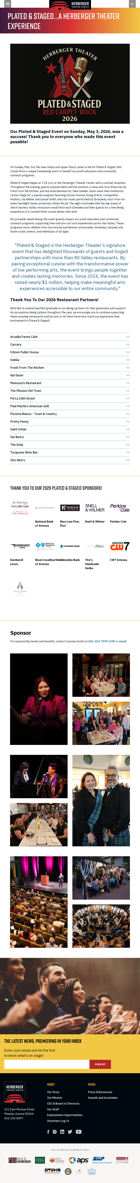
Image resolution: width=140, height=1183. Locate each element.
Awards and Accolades (103, 1097)
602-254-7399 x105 (101, 641)
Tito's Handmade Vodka (92, 564)
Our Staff (53, 1109)
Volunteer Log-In (58, 1121)
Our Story (53, 1092)
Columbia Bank (70, 560)
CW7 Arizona (118, 560)
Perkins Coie (118, 521)
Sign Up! (100, 1064)
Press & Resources (100, 1092)
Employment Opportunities (64, 1115)
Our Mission (54, 1097)
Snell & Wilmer (95, 521)
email (122, 641)
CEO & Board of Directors (63, 1103)
